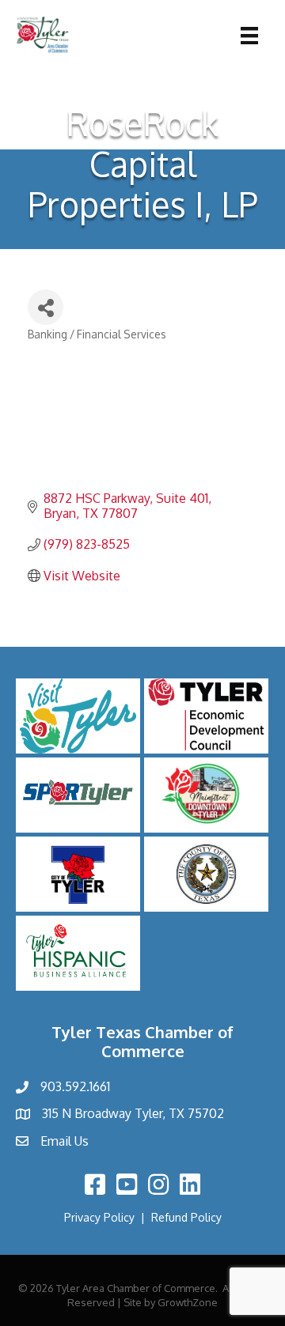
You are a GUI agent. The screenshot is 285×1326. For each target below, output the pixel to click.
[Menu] (249, 35)
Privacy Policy (99, 1217)
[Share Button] (45, 307)
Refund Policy (186, 1217)
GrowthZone (188, 1302)
